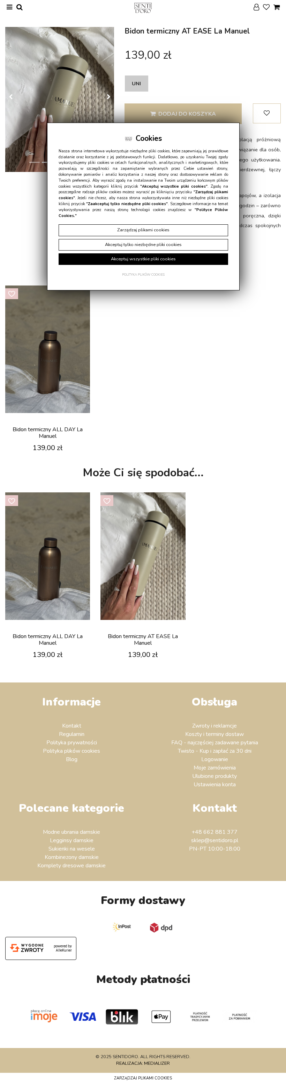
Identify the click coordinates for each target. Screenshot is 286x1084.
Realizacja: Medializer (143, 1063)
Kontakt (71, 726)
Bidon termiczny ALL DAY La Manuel (48, 433)
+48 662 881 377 (214, 832)
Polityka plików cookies (71, 751)
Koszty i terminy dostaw (214, 734)
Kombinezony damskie (72, 857)
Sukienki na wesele (71, 849)
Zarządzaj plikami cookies (143, 1078)
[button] (10, 99)
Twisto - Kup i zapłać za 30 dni (214, 751)
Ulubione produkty (214, 776)
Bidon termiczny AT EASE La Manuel (143, 640)
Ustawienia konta (215, 784)
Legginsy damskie (71, 840)
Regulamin (71, 734)
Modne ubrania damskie (71, 832)
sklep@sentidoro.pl (214, 840)
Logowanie (214, 759)
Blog (71, 759)
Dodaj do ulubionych (267, 113)
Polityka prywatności (71, 742)
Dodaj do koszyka (187, 114)
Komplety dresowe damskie (71, 865)
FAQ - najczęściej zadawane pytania (214, 742)
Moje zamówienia (215, 768)
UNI (136, 83)
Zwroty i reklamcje (214, 726)
